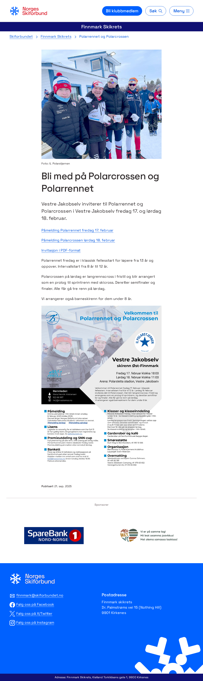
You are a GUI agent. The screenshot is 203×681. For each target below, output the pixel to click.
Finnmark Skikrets (101, 27)
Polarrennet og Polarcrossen (104, 36)
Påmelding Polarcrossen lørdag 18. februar (78, 240)
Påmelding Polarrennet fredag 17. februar (77, 230)
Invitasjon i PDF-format (60, 250)
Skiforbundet (21, 36)
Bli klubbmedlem (122, 10)
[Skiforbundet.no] (28, 11)
